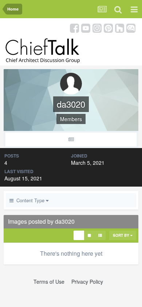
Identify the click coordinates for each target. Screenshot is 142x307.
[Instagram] (97, 27)
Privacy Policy (87, 281)
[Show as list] (100, 235)
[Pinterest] (108, 27)
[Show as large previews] (89, 235)
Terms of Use (48, 281)
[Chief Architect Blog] (130, 27)
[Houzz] (119, 27)
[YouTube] (85, 27)
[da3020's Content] (71, 139)
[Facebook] (74, 27)
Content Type (29, 200)
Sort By (121, 235)
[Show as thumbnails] (79, 235)
